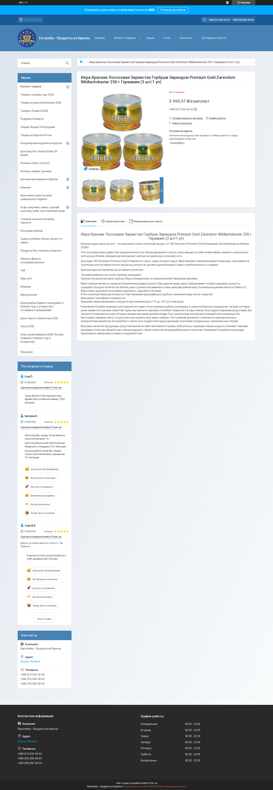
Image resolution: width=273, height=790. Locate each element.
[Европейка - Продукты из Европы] (27, 38)
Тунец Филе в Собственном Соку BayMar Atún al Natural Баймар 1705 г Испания (45, 399)
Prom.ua (153, 783)
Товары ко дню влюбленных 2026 (40, 102)
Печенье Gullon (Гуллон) (35, 163)
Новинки (25, 286)
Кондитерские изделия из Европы (41, 143)
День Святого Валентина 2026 (39, 318)
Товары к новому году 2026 (37, 94)
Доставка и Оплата (214, 37)
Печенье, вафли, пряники (35, 171)
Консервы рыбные (31, 230)
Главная (100, 37)
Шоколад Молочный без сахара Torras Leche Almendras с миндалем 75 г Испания (45, 454)
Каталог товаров (125, 37)
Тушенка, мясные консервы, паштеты (37, 221)
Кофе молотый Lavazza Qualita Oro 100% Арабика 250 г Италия (46, 557)
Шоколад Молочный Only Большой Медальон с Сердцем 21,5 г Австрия (45, 445)
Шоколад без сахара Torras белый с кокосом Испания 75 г (45, 437)
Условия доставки (173, 10)
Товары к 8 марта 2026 (34, 110)
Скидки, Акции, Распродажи (37, 127)
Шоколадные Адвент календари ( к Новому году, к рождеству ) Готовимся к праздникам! (42, 306)
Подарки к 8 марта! (31, 118)
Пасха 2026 (27, 326)
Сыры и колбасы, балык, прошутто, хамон (41, 240)
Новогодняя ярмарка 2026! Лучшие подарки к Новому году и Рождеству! (42, 338)
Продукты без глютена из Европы (40, 250)
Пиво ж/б (26, 278)
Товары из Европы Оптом (35, 135)
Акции (150, 37)
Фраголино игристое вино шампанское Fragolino (36, 197)
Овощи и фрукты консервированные (32, 260)
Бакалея (25, 187)
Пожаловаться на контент (137, 786)
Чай (22, 270)
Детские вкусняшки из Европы (39, 179)
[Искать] (67, 63)
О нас (167, 37)
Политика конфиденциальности (169, 786)
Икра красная (28, 294)
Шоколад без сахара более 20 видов (38, 153)
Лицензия (26, 351)
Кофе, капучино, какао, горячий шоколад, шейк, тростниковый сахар (42, 209)
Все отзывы (45, 618)
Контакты (186, 37)
